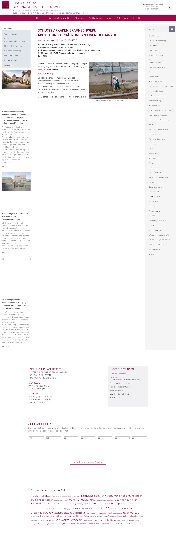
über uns (79, 18)
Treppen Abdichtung (39, 524)
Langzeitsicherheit (97, 516)
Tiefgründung (120, 520)
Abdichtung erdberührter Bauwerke (100, 495)
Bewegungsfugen (77, 504)
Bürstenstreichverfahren (38, 509)
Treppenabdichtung (134, 520)
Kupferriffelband (84, 516)
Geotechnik (37, 512)
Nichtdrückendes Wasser (158, 129)
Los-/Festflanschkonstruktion (160, 110)
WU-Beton (153, 254)
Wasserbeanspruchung (74, 524)
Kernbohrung (154, 105)
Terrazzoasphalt (155, 211)
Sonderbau (8, 65)
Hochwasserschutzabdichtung (161, 86)
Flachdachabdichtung (13, 46)
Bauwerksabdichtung (157, 41)
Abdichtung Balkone (54, 496)
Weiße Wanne (154, 249)
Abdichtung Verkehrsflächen (105, 500)
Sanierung (153, 182)
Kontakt (136, 18)
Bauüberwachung (156, 36)
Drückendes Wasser (121, 508)
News (109, 18)
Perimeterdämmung (157, 139)
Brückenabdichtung (12, 60)
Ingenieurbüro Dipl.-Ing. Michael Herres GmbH (54, 516)
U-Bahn (152, 216)
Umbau (152, 225)
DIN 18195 (75, 508)
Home (39, 18)
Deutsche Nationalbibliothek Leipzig (58, 509)
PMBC (151, 149)
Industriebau (116, 513)
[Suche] (172, 29)
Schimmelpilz (154, 192)
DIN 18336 (153, 45)
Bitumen (89, 504)
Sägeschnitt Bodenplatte (158, 177)
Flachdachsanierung (157, 67)
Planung (152, 144)
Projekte (152, 163)
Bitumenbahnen (126, 504)
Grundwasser (154, 77)
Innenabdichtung (156, 91)
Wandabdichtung (55, 524)
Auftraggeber (154, 158)
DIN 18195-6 (86, 508)
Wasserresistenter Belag (158, 244)
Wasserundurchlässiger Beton (102, 524)
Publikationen (95, 18)
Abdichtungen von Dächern (70, 496)
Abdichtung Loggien (60, 500)
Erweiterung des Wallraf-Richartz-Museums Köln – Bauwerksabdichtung (16, 217)
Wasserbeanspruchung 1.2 (159, 235)
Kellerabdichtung (11, 55)
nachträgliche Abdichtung (159, 120)
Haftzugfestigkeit (155, 81)
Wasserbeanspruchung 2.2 (159, 240)
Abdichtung (39, 495)
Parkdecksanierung (156, 134)
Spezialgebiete (154, 206)
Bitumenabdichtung (106, 503)
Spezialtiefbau (107, 520)
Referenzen (122, 18)
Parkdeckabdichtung (12, 51)
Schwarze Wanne (155, 197)
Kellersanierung (155, 101)
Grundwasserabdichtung (58, 512)
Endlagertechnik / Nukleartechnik (156, 61)
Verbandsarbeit (155, 173)
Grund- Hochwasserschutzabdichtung (16, 40)
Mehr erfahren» (7, 166)
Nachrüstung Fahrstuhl (158, 115)
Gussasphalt (79, 513)
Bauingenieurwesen (126, 499)
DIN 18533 (152, 50)
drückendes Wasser (156, 55)
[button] (170, 8)
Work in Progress (10, 34)
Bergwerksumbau (63, 504)
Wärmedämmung (136, 524)
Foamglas (153, 72)
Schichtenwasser (155, 187)
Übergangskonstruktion (158, 221)
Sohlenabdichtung (90, 520)
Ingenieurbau (130, 512)
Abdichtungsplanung (81, 499)
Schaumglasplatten (46, 520)
